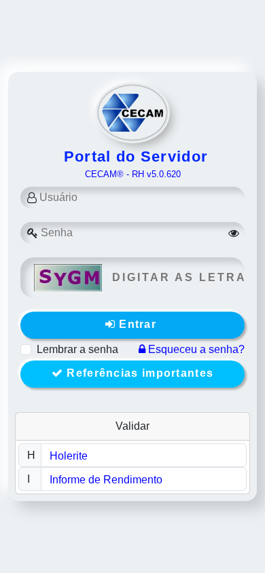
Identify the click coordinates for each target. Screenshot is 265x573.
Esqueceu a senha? (195, 349)
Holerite (69, 456)
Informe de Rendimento (106, 479)
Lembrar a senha (77, 349)
